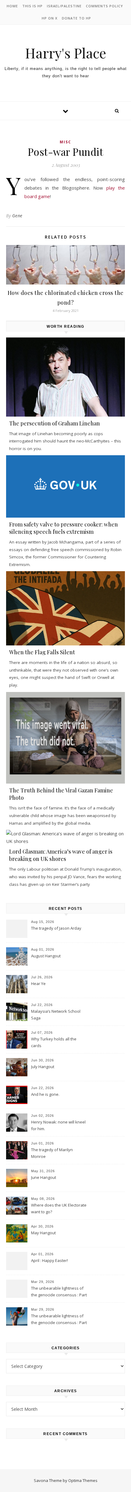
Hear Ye (38, 983)
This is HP (32, 6)
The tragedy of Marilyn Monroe (52, 1153)
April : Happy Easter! (49, 1260)
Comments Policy (104, 6)
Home (12, 6)
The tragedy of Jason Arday (56, 928)
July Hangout (42, 1066)
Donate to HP (76, 18)
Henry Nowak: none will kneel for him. (58, 1125)
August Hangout (46, 956)
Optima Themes (82, 1480)
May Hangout (43, 1232)
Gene (17, 215)
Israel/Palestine (64, 6)
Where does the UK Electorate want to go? (59, 1208)
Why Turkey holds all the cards (53, 1042)
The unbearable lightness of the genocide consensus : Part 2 (59, 1292)
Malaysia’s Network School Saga (55, 1014)
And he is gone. (45, 1094)
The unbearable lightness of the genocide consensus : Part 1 (59, 1319)
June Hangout (43, 1177)
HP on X (50, 18)
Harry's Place (65, 53)
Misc (65, 142)
